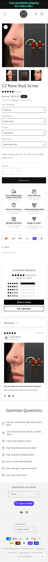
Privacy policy (12, 552)
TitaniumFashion (14, 548)
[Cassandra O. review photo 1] (24, 363)
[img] (10, 333)
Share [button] (6, 247)
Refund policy (40, 548)
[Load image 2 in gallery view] (23, 75)
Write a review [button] (24, 302)
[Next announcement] (43, 4)
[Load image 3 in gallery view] (36, 75)
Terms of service (24, 552)
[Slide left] (3, 76)
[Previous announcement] (5, 4)
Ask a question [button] (24, 308)
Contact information (25, 556)
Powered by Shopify (26, 548)
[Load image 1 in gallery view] (11, 75)
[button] (5, 14)
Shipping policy (37, 552)
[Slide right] (45, 76)
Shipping (14, 100)
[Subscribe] (37, 494)
